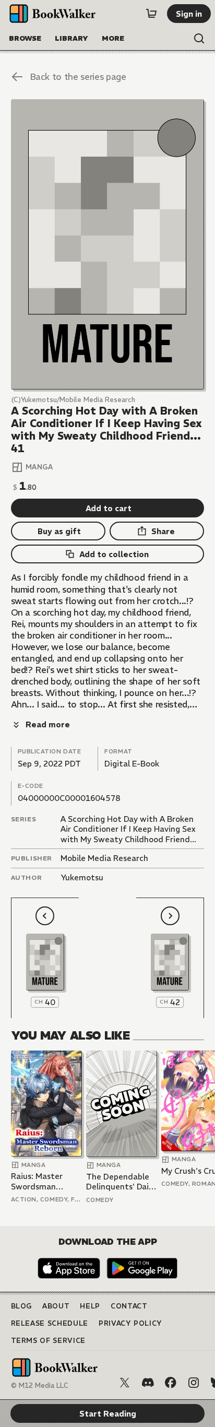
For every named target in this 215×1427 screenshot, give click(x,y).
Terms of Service (48, 1340)
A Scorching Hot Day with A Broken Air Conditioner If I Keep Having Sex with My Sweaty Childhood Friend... (128, 829)
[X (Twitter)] (124, 1382)
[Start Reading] (108, 244)
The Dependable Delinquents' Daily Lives (120, 1182)
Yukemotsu (82, 877)
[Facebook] (170, 1382)
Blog (21, 1306)
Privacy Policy (130, 1323)
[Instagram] (193, 1382)
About (55, 1306)
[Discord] (147, 1382)
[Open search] (199, 38)
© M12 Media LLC (39, 1385)
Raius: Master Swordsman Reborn (37, 1181)
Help (90, 1306)
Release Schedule (49, 1323)
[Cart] (151, 13)
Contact (129, 1306)
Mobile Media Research (104, 858)
